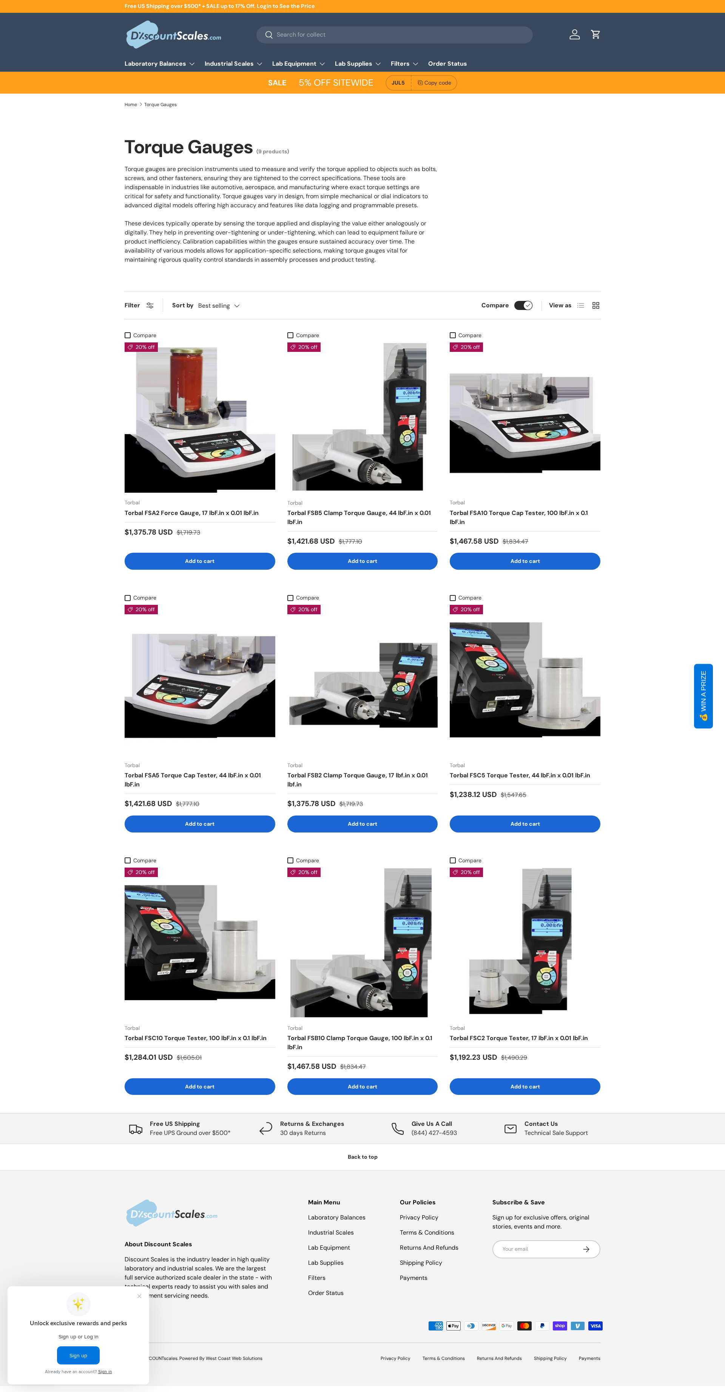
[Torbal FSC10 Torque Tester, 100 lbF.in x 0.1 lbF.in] (200, 943)
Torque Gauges (160, 104)
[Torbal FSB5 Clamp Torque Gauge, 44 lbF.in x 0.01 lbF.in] (362, 417)
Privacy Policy (419, 1217)
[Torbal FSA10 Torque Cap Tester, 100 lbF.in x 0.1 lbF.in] (525, 417)
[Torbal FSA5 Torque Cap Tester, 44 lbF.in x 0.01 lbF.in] (200, 680)
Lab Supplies (353, 64)
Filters (400, 64)
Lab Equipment (294, 64)
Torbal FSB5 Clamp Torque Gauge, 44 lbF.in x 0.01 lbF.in (359, 517)
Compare (495, 305)
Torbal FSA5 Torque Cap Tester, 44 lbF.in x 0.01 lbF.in (193, 779)
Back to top (363, 1156)
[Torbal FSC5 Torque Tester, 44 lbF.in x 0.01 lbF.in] (525, 680)
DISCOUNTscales (159, 1358)
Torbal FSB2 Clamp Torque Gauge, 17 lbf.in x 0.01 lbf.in (357, 779)
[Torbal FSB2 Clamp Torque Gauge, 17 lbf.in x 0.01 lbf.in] (362, 680)
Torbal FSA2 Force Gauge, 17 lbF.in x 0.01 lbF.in (192, 513)
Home (131, 104)
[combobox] (394, 34)
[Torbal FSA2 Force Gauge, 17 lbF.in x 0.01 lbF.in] (200, 417)
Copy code (437, 82)
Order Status (447, 64)
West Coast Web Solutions (234, 1358)
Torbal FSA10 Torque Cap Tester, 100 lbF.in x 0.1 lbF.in (519, 517)
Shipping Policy (421, 1263)
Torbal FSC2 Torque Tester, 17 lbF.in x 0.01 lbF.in (519, 1038)
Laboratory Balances (155, 64)
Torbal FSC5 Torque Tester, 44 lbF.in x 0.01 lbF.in (520, 775)
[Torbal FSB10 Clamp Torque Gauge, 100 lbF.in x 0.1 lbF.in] (362, 943)
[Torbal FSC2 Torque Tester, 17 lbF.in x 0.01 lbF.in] (525, 943)
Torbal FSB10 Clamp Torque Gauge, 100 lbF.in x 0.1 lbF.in (359, 1042)
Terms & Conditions (427, 1232)
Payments (413, 1278)
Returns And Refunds (429, 1248)
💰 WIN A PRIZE (703, 696)
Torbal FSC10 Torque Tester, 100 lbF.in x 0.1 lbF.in (196, 1038)
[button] (596, 34)
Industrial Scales (229, 64)
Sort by (183, 305)
